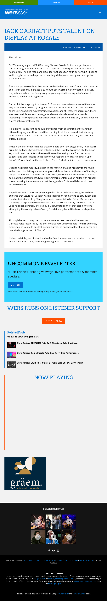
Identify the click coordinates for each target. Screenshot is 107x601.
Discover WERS (80, 47)
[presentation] (38, 522)
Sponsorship (19, 2)
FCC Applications (86, 560)
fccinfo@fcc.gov (54, 584)
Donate (90, 2)
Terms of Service (79, 594)
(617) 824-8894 (40, 579)
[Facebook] (49, 550)
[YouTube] (53, 550)
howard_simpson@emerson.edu (61, 579)
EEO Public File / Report (33, 560)
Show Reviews (93, 47)
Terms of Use (62, 560)
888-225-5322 (79, 581)
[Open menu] (100, 11)
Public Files (73, 560)
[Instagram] (58, 550)
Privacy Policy (49, 560)
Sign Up (15, 284)
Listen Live (56, 2)
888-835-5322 (90, 581)
